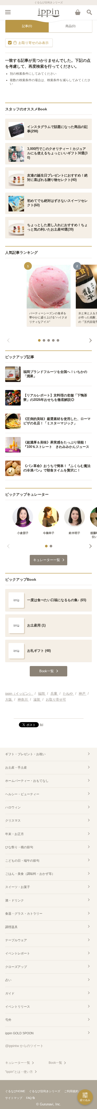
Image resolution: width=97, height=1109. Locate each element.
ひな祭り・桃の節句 (19, 847)
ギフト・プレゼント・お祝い (25, 754)
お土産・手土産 (16, 767)
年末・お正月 (14, 834)
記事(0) (27, 26)
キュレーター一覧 (17, 1063)
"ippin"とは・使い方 (19, 1072)
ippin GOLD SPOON (19, 1033)
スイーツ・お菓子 (17, 887)
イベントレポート (17, 953)
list (41, 724)
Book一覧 (55, 1063)
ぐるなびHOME (15, 1091)
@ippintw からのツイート (24, 1046)
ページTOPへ (48, 712)
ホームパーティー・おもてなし (27, 781)
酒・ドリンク (14, 900)
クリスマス (13, 820)
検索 (89, 12)
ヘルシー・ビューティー (22, 794)
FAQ (29, 1097)
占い (8, 980)
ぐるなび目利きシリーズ (44, 1091)
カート (77, 12)
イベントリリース (17, 1006)
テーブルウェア (16, 940)
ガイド (9, 993)
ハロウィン (13, 807)
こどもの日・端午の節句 (22, 860)
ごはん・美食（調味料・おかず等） (30, 874)
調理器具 (11, 927)
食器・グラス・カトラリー (23, 913)
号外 (8, 1020)
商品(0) (70, 26)
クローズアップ (16, 967)
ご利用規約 (71, 1091)
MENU (8, 12)
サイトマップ (13, 1097)
